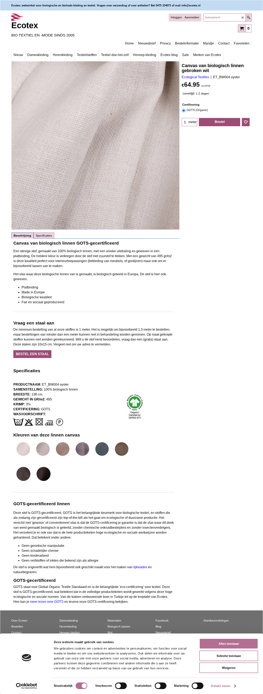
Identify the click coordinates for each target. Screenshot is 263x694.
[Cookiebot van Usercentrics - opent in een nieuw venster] (27, 686)
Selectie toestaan (229, 656)
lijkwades (140, 567)
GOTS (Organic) (197, 110)
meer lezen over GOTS (46, 601)
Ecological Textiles (195, 77)
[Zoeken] (248, 17)
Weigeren (228, 668)
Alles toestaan (229, 643)
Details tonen (220, 686)
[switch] (121, 685)
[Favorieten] (246, 122)
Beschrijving (22, 235)
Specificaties (44, 235)
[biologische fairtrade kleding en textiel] (47, 17)
